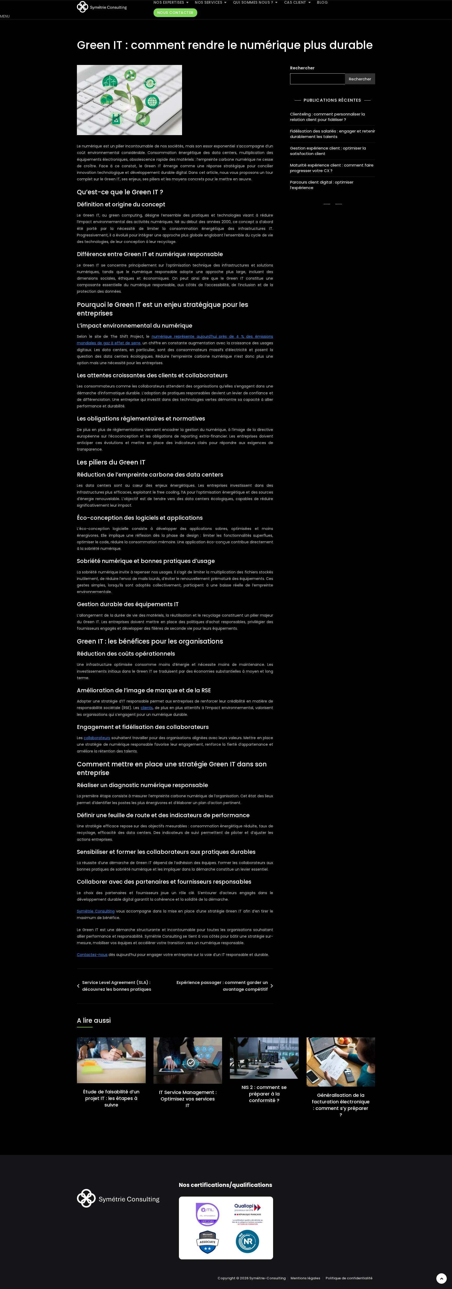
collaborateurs (97, 737)
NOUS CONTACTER (175, 12)
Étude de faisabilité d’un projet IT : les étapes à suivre (111, 1098)
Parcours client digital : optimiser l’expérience (321, 184)
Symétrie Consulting (96, 911)
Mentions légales (305, 1278)
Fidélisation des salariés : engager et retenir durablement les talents (332, 133)
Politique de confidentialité (349, 1278)
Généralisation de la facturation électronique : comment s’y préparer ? (341, 1105)
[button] (5, 16)
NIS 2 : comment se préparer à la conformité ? (264, 1094)
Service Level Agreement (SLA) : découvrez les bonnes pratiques (116, 986)
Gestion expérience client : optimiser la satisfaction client (328, 150)
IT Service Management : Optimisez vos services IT (188, 1099)
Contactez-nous (92, 954)
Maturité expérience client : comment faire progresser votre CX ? (332, 167)
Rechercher (302, 68)
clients (147, 707)
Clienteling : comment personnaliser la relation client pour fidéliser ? (327, 116)
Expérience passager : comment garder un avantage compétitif (222, 986)
